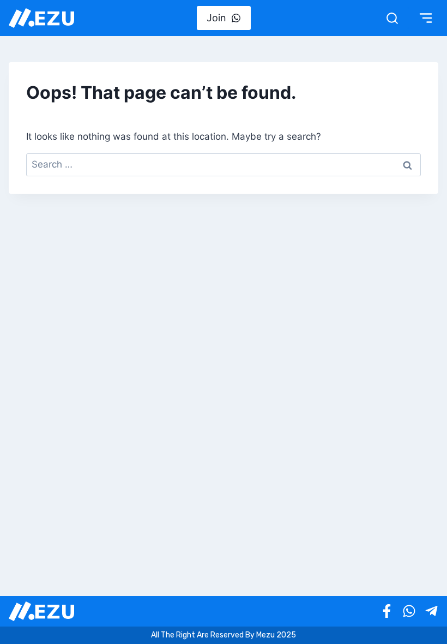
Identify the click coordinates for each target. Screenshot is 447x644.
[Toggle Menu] (425, 18)
